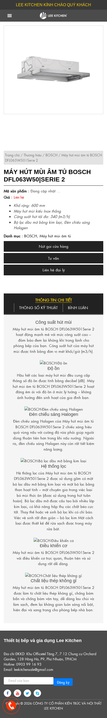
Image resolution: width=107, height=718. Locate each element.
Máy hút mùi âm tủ (55, 235)
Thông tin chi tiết (53, 299)
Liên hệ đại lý (54, 269)
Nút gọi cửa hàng (53, 246)
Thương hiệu (33, 154)
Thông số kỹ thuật (38, 307)
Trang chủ (12, 154)
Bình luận (78, 307)
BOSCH (51, 154)
